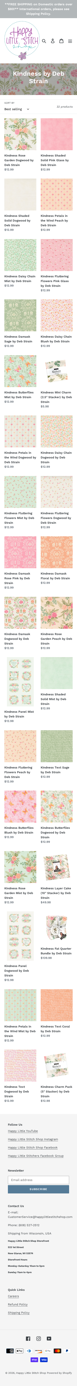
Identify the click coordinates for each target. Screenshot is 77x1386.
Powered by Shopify (59, 1372)
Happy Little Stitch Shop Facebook (33, 1147)
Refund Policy (18, 1304)
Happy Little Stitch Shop (31, 1372)
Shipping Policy (19, 1312)
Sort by (9, 103)
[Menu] (70, 40)
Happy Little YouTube (23, 1131)
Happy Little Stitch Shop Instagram (33, 1139)
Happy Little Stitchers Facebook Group (36, 1156)
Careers (13, 1296)
